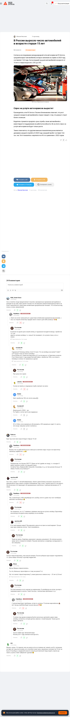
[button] (1, 3)
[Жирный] (8, 290)
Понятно (62, 712)
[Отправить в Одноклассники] (3, 261)
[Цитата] (13, 290)
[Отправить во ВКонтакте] (3, 256)
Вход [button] (63, 3)
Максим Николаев (22, 36)
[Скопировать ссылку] (3, 271)
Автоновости (17, 50)
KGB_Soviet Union (15, 297)
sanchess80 (14, 477)
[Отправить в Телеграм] (3, 266)
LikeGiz (19, 382)
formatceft (19, 347)
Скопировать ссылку (46, 184)
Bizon (15, 564)
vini (11, 643)
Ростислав (18, 327)
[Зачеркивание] (10, 290)
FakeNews (16, 313)
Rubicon (13, 434)
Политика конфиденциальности (46, 712)
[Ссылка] (15, 290)
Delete (19, 394)
